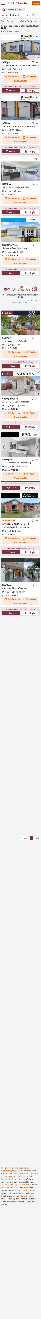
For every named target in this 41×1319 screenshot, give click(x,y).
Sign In (36, 3)
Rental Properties (8, 21)
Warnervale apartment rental (26, 1173)
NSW (22, 21)
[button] (3, 49)
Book (12, 366)
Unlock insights (20, 80)
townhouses (6, 1176)
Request (12, 90)
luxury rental (25, 1184)
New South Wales (28, 1190)
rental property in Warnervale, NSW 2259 (15, 1169)
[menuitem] (18, 15)
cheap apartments (9, 1184)
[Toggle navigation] (3, 3)
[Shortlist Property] (33, 62)
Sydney (21, 1196)
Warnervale (32, 21)
